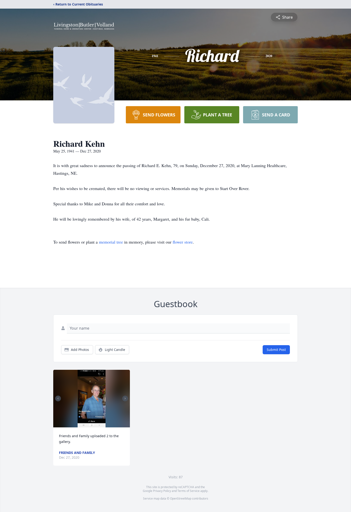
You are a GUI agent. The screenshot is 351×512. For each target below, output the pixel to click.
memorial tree (111, 242)
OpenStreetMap (180, 498)
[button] (92, 398)
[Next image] (125, 398)
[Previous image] (58, 398)
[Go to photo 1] (90, 424)
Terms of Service (188, 491)
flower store (183, 242)
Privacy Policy (162, 491)
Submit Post (276, 349)
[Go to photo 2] (93, 424)
